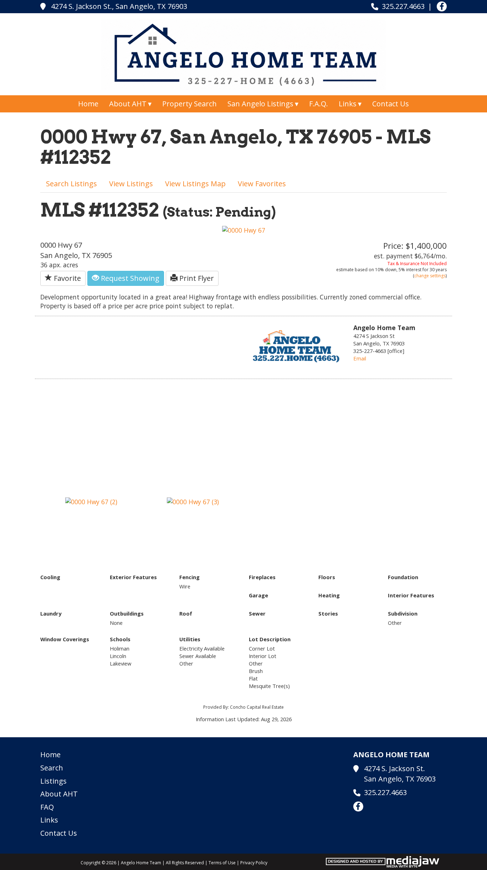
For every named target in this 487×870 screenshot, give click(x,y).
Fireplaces (262, 577)
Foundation (403, 577)
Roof (185, 613)
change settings (430, 276)
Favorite (66, 278)
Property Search (189, 103)
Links (49, 820)
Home (88, 103)
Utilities (189, 639)
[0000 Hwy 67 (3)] (193, 501)
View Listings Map (195, 183)
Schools (120, 639)
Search (51, 768)
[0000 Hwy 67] (243, 229)
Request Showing (129, 278)
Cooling (50, 577)
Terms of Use (222, 863)
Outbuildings (127, 613)
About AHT (59, 794)
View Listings (131, 183)
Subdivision (402, 613)
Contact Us (390, 103)
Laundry (50, 613)
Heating (329, 595)
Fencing (189, 577)
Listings (53, 781)
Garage (258, 595)
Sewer (257, 613)
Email (359, 358)
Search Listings (71, 183)
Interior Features (411, 595)
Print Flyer (196, 278)
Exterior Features (133, 577)
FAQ (47, 807)
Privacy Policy (253, 863)
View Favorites (262, 183)
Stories (328, 613)
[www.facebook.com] (442, 6)
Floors (326, 577)
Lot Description (270, 639)
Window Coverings (64, 639)
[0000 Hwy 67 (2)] (91, 501)
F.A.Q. (318, 103)
